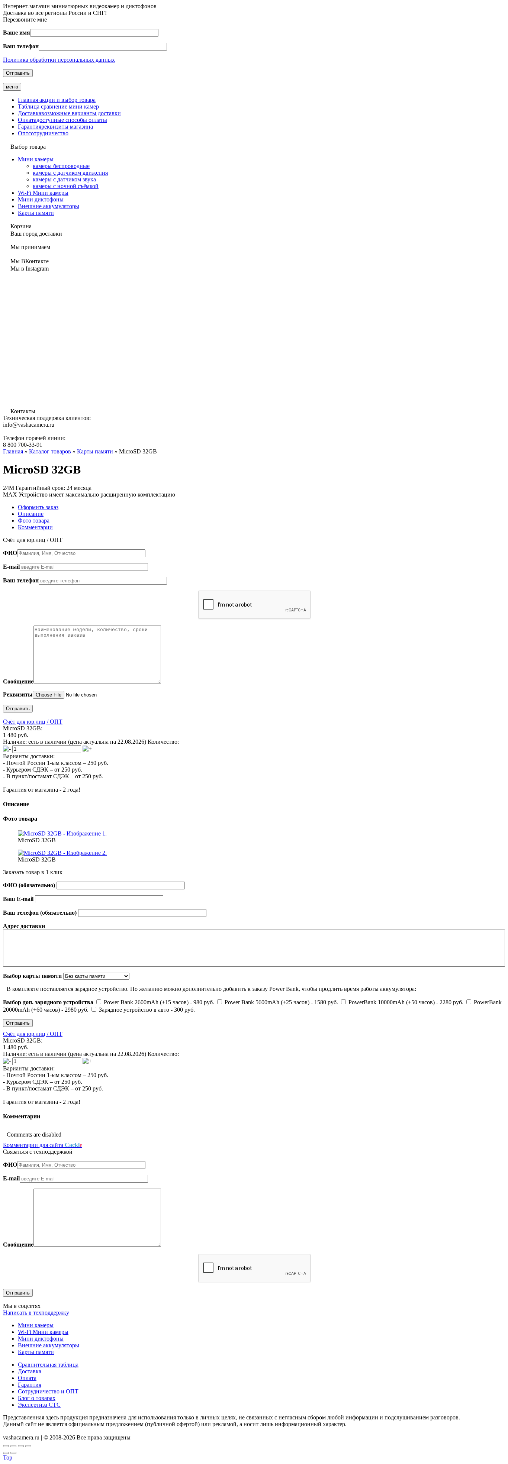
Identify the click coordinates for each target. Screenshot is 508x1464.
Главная (57, 100)
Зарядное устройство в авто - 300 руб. (146, 1009)
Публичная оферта (145, 1431)
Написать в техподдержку (36, 1312)
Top (7, 1457)
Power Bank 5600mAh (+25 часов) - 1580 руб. (281, 1002)
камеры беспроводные (61, 166)
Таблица (58, 106)
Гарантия (55, 126)
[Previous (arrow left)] (6, 1453)
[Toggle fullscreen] (21, 1446)
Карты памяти (36, 213)
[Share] (13, 1446)
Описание (31, 514)
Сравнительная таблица (48, 1364)
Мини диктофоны (41, 199)
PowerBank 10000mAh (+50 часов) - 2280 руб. (406, 1002)
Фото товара (33, 520)
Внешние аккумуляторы (48, 206)
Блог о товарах (36, 1398)
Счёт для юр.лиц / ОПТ (32, 721)
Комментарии (35, 527)
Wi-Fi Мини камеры (43, 193)
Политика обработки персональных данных (59, 59)
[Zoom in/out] (28, 1446)
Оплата (62, 120)
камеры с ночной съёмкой (66, 186)
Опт (43, 133)
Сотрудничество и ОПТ (48, 1391)
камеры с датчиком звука (64, 179)
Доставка (69, 113)
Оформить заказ (38, 507)
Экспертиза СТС (39, 1405)
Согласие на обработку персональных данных (61, 1431)
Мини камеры (36, 159)
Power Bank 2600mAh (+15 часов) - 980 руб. (159, 1002)
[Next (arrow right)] (13, 1453)
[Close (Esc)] (6, 1446)
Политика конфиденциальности (211, 1431)
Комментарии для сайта (42, 1145)
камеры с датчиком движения (70, 172)
